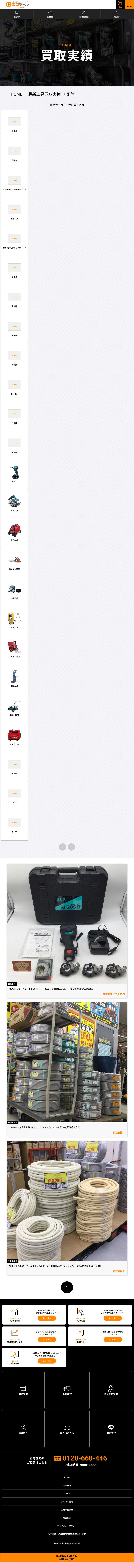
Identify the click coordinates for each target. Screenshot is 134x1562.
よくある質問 (67, 1501)
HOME (67, 1477)
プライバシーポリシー (67, 1525)
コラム (67, 1493)
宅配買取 (67, 1485)
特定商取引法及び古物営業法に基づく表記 (67, 1534)
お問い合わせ (67, 1509)
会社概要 (67, 1517)
